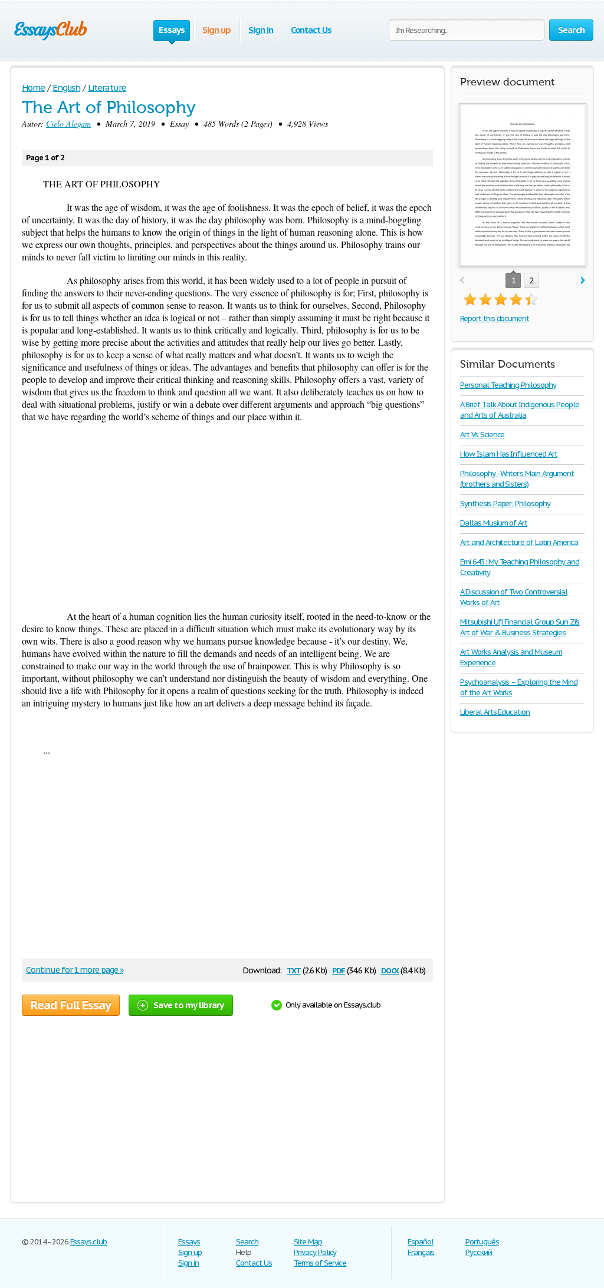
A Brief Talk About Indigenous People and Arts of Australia (519, 409)
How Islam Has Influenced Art (508, 454)
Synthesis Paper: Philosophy (505, 503)
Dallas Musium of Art (493, 523)
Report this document (494, 318)
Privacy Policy (315, 1252)
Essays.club (88, 1242)
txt (294, 969)
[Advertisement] (227, 516)
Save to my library (188, 1004)
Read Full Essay (71, 1005)
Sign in (260, 29)
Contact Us (311, 29)
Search (247, 1242)
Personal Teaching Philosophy (508, 385)
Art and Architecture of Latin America (519, 542)
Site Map (308, 1242)
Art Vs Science (482, 435)
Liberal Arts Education (495, 712)
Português (482, 1242)
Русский (478, 1252)
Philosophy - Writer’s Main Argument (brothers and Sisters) (517, 478)
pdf (338, 969)
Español (421, 1242)
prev (461, 280)
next (583, 280)
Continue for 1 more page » (74, 970)
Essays (189, 1242)
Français (421, 1252)
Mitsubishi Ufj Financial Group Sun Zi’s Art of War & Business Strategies (519, 627)
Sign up (216, 29)
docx (390, 969)
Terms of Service (320, 1263)
